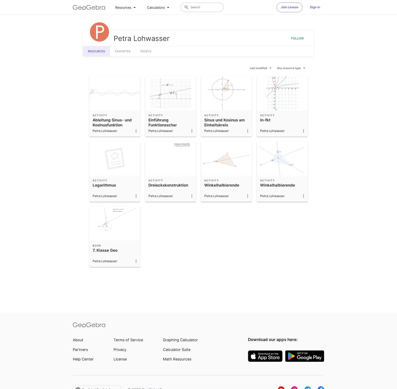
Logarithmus (104, 185)
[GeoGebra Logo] (89, 7)
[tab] (126, 7)
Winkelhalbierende (221, 185)
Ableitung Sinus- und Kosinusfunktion (112, 122)
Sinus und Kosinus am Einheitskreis (224, 122)
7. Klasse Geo (105, 250)
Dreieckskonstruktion (168, 185)
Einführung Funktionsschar (162, 122)
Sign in (315, 7)
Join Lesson (289, 7)
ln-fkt (265, 120)
